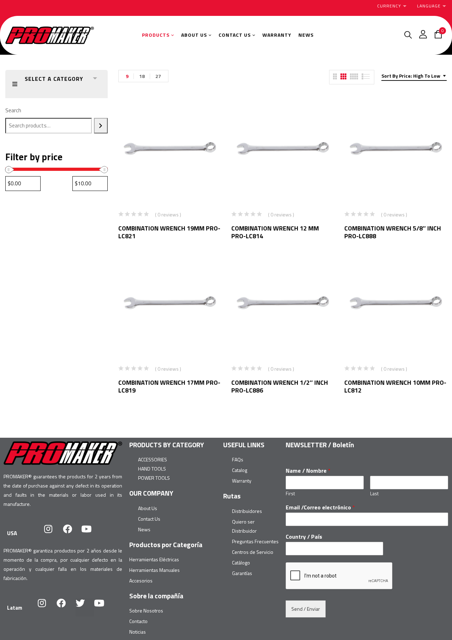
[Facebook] (72, 533)
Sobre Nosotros (146, 610)
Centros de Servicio (252, 552)
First (290, 494)
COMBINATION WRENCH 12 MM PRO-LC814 (275, 232)
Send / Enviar (305, 608)
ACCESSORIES (152, 459)
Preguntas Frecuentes (255, 541)
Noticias (137, 631)
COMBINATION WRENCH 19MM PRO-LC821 (169, 232)
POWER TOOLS (154, 478)
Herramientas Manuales (154, 570)
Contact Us (149, 518)
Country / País (304, 536)
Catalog (239, 470)
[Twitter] (85, 607)
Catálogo (241, 562)
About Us (147, 508)
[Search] (101, 125)
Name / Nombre (308, 470)
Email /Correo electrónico (320, 507)
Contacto (138, 621)
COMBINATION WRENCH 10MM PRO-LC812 (395, 386)
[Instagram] (53, 533)
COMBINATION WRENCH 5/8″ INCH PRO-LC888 (392, 232)
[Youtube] (91, 533)
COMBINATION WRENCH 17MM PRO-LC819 (169, 386)
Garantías (242, 573)
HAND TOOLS (152, 468)
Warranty (241, 480)
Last (374, 494)
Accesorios (141, 580)
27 (158, 76)
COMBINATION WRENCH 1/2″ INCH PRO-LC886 (279, 386)
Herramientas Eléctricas (154, 559)
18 (142, 76)
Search (13, 110)
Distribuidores (247, 511)
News (144, 529)
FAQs (237, 459)
